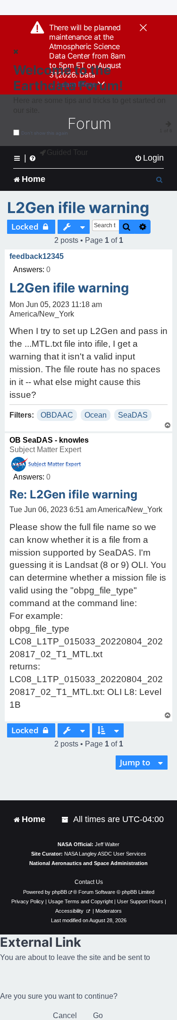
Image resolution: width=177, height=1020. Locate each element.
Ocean (95, 415)
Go (98, 1015)
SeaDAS (133, 415)
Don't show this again (44, 133)
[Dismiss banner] (143, 28)
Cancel (65, 1015)
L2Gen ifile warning (78, 207)
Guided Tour (67, 152)
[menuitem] (149, 158)
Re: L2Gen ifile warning (73, 494)
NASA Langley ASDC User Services (105, 854)
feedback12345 (36, 256)
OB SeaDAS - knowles (49, 440)
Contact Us (89, 882)
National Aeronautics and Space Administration (88, 863)
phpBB (59, 892)
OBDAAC (57, 415)
